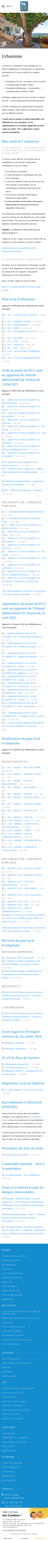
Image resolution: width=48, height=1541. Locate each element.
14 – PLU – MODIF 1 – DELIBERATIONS (22, 840)
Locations (7, 1282)
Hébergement (8, 1476)
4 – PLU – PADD (11, 328)
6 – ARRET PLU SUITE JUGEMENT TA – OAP (25, 433)
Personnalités (9, 1376)
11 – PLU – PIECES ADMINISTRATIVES (22, 358)
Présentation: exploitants (14, 1043)
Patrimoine (7, 1372)
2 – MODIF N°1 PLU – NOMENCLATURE (23, 875)
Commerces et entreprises (15, 1438)
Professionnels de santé (14, 1442)
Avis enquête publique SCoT (16, 1067)
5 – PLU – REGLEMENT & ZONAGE (21, 331)
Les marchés (8, 1471)
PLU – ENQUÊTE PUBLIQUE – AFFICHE (23, 490)
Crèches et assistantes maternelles (20, 1318)
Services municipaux (12, 1295)
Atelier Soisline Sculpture (16, 1410)
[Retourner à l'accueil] (24, 6)
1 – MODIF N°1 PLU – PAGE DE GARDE (22, 868)
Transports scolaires (13, 1335)
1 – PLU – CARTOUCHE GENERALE (21, 315)
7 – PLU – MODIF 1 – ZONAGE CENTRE (22, 804)
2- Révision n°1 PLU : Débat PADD (19, 958)
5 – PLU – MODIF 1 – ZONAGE (18, 794)
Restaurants (8, 1446)
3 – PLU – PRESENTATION (16, 325)
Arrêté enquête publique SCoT (16, 1064)
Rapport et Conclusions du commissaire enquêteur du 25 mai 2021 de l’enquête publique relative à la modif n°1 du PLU (23, 918)
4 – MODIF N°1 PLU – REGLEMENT (20, 888)
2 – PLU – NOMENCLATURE (17, 321)
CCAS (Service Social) (13, 1273)
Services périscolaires (13, 1327)
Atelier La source (11, 1414)
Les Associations (10, 1359)
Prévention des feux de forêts (16, 1155)
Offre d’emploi (9, 1286)
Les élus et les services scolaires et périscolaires (21, 1313)
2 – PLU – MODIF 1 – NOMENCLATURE (22, 774)
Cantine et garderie (12, 1331)
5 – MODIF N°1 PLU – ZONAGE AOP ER (22, 895)
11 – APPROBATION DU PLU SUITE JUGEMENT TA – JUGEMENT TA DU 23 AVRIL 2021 (23, 716)
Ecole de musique (11, 1344)
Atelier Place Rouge (12, 1418)
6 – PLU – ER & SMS (13, 338)
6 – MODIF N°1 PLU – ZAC (16, 902)
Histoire (6, 1367)
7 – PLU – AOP (11, 341)
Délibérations (9, 1265)
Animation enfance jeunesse (16, 1340)
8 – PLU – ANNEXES (13, 345)
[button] (7, 6)
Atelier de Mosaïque (12, 1405)
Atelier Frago (9, 1397)
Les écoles (7, 1322)
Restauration (9, 1480)
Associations (8, 1433)
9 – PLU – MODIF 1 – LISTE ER (18, 817)
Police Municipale (11, 1290)
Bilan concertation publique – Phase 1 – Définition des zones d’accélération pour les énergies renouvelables (23, 1217)
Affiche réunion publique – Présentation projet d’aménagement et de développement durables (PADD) (22, 974)
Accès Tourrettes (11, 1467)
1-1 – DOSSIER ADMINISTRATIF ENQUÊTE (24, 512)
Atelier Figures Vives (13, 1393)
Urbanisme (7, 1299)
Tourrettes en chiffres (14, 1256)
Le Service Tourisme (12, 1463)
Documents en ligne (12, 1277)
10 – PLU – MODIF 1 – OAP (16, 820)
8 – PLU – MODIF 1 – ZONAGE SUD (20, 811)
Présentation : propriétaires (15, 1049)
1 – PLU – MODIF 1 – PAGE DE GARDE (22, 767)
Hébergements (9, 1451)
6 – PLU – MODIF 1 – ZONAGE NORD (21, 797)
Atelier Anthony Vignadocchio (18, 1388)
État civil (7, 1269)
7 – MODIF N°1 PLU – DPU (16, 905)
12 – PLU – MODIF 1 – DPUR (17, 830)
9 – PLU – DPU (11, 348)
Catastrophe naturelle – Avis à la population (22, 1175)
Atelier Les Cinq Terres (14, 1401)
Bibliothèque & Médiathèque (16, 1363)
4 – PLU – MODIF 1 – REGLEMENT (20, 787)
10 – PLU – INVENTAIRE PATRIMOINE (22, 351)
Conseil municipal (11, 1260)
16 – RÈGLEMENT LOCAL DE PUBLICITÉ (23, 1090)
